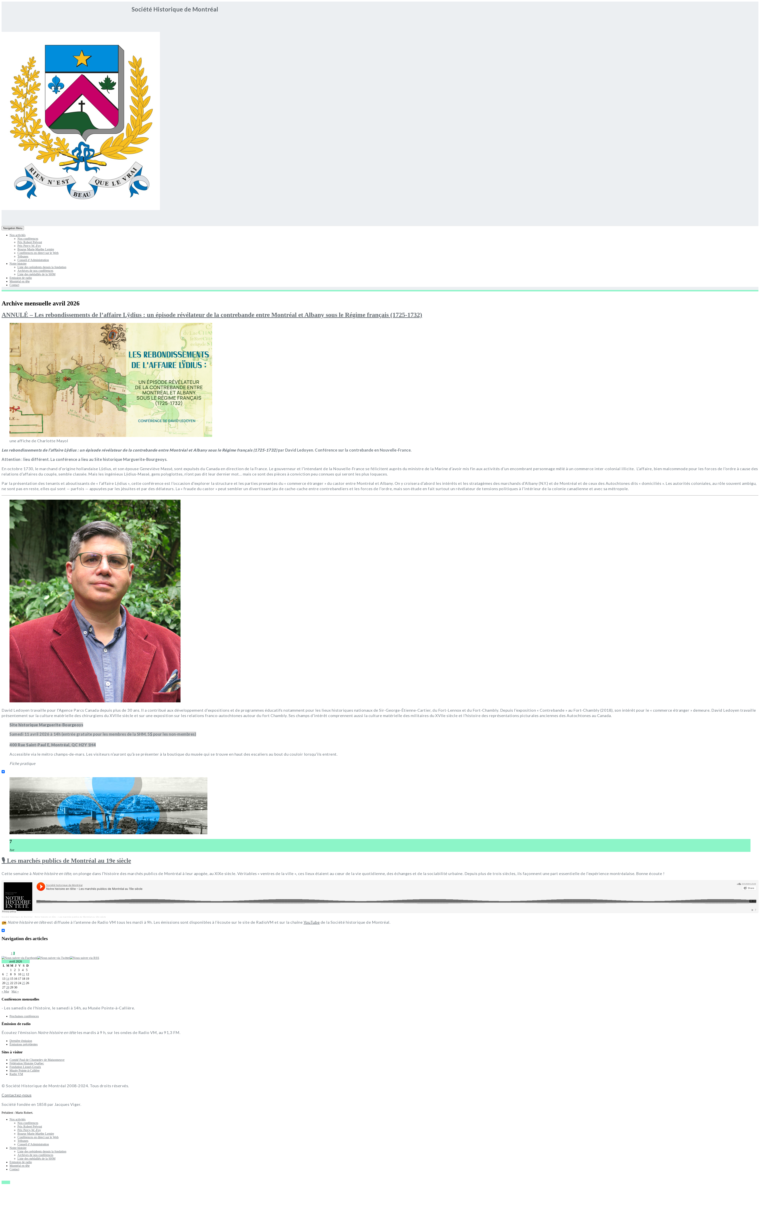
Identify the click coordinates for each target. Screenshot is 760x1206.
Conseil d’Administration (33, 260)
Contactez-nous (16, 1095)
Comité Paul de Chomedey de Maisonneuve (37, 1059)
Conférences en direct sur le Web (38, 253)
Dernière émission (21, 1040)
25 (23, 983)
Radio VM (16, 1074)
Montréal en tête (20, 281)
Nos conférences (27, 238)
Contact (14, 285)
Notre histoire (18, 263)
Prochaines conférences (24, 1016)
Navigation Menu (12, 228)
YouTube (312, 922)
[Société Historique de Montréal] (13, 209)
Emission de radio (21, 278)
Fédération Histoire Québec (27, 1063)
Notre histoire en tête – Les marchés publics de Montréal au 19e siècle (70, 917)
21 (7, 983)
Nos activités (18, 235)
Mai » (15, 991)
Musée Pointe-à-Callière (25, 1070)
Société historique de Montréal (17, 917)
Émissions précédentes (24, 1044)
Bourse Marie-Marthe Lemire (35, 249)
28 (7, 987)
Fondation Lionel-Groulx (25, 1067)
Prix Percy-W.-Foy (29, 245)
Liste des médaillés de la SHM (36, 274)
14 (7, 978)
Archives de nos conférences (35, 270)
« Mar (5, 991)
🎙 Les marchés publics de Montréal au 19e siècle (66, 860)
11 (23, 974)
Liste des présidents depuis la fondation (41, 267)
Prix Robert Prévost (29, 242)
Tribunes (22, 256)
